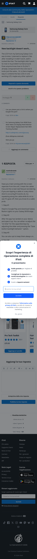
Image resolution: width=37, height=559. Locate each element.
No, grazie (18, 314)
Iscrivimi (18, 296)
